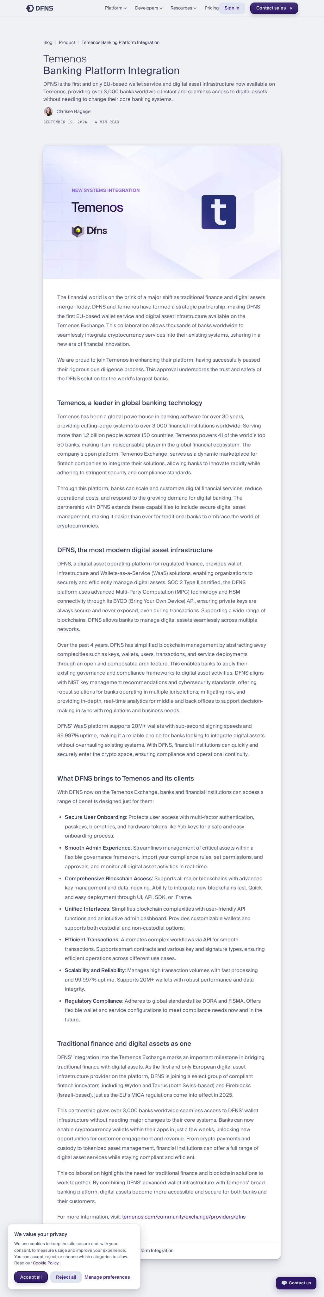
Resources (181, 7)
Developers (146, 7)
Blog (48, 42)
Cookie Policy (45, 1263)
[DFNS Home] (39, 8)
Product (67, 42)
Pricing (212, 7)
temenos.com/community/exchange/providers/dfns (184, 1217)
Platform (113, 7)
